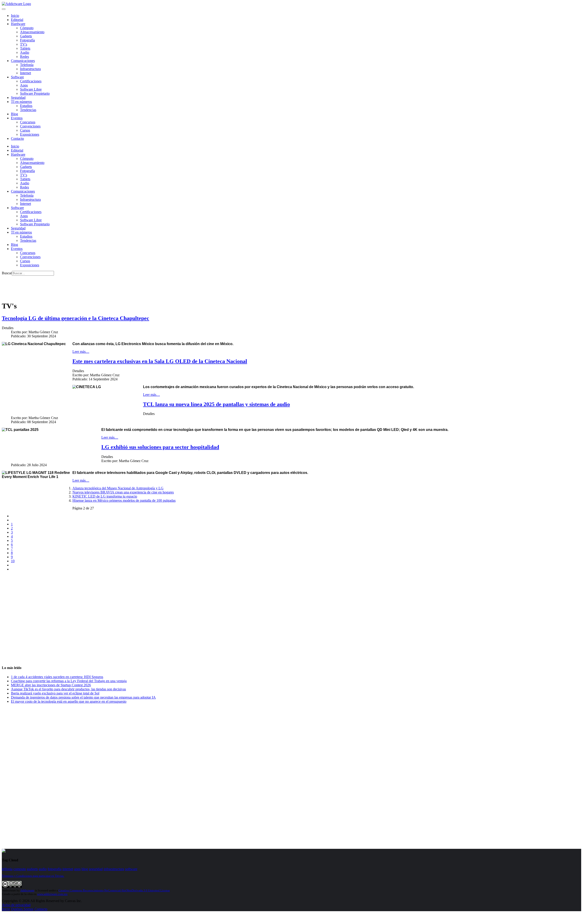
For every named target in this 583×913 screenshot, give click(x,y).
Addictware (27, 890)
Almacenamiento (32, 32)
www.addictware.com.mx (52, 894)
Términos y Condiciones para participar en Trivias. (33, 875)
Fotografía (27, 40)
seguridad (96, 869)
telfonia (7, 869)
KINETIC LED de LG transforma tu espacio (104, 496)
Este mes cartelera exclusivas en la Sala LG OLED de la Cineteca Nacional (159, 361)
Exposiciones (29, 134)
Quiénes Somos (22, 909)
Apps (24, 85)
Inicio (6, 909)
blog (85, 869)
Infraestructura (30, 69)
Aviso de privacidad (16, 905)
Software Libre (31, 89)
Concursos (27, 122)
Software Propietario (35, 93)
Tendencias (28, 110)
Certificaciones (30, 81)
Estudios (26, 106)
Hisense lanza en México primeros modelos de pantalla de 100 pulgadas (124, 500)
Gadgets (26, 36)
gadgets (32, 869)
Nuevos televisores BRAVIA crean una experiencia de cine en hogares (123, 492)
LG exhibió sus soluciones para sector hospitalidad (160, 447)
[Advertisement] (85, 286)
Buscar (7, 273)
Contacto (17, 138)
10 (13, 561)
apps (77, 869)
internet (67, 869)
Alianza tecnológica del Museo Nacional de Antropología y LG (118, 488)
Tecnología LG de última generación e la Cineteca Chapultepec (75, 318)
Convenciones (30, 126)
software (131, 869)
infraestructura (114, 869)
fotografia (54, 869)
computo (19, 869)
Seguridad (18, 97)
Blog (14, 114)
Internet (25, 73)
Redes (24, 56)
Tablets (25, 48)
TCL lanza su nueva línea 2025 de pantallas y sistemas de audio (216, 404)
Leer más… (80, 352)
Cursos (25, 130)
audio (43, 869)
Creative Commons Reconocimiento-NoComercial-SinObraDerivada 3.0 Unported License (114, 890)
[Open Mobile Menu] (3, 9)
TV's (23, 44)
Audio (24, 52)
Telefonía (26, 65)
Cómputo (26, 28)
